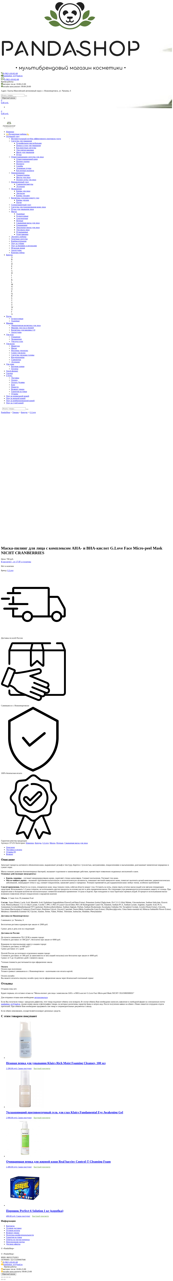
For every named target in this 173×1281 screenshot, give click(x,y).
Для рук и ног (17, 341)
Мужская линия (18, 248)
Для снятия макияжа (25, 150)
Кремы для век (22, 200)
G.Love (10, 570)
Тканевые (20, 214)
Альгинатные (22, 218)
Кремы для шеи (23, 196)
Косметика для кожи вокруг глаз (25, 198)
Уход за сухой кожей (15, 403)
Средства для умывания (21, 141)
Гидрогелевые (22, 216)
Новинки (10, 132)
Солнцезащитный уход (21, 205)
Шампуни (15, 346)
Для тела (10, 334)
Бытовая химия (17, 366)
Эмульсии (20, 193)
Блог (13, 385)
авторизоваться (40, 997)
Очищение (15, 337)
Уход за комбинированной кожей (20, 401)
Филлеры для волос (19, 350)
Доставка (15, 378)
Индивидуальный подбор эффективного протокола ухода (36, 139)
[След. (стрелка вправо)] (5, 1279)
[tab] (89, 847)
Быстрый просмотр (42, 1068)
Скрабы (19, 166)
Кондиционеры (17, 357)
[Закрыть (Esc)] (2, 1277)
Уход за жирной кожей (15, 398)
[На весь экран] (7, 1277)
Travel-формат (12, 371)
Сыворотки (16, 360)
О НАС (9, 375)
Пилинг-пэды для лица (26, 180)
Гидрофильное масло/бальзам (29, 143)
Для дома (10, 364)
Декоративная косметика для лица (26, 325)
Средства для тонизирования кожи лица (28, 207)
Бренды (9, 255)
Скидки (9, 373)
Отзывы (14, 394)
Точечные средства (19, 239)
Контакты (10, 1226)
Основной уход (12, 136)
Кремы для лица (23, 191)
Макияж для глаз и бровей (22, 328)
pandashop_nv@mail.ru (13, 76)
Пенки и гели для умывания (28, 145)
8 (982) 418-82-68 (10, 73)
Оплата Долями (18, 382)
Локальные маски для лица (28, 227)
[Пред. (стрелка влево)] (2, 1279)
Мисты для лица (23, 177)
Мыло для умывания (25, 152)
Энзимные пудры (23, 168)
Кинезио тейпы (18, 252)
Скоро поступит (25, 1068)
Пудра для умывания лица (22, 209)
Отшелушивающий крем (27, 159)
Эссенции (20, 186)
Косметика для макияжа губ (23, 330)
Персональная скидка (15, 1242)
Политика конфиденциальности (20, 1235)
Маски (14, 211)
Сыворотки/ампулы (24, 184)
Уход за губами (17, 243)
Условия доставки (14, 1228)
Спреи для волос (18, 353)
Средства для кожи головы (22, 355)
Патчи (19, 202)
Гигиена (14, 369)
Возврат (9, 854)
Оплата (14, 380)
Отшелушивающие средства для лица (27, 157)
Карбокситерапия (18, 241)
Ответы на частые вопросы (18, 1239)
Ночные (19, 221)
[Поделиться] (5, 1277)
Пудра (19, 155)
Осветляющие (22, 234)
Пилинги (20, 164)
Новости (15, 387)
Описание (10, 847)
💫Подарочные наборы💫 (17, 134)
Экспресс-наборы (18, 237)
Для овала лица (23, 230)
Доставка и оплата (14, 850)
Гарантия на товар (19, 391)
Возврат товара (17, 389)
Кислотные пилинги (25, 170)
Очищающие (21, 225)
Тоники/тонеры (23, 175)
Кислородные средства (26, 148)
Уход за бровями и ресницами (24, 246)
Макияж (9, 323)
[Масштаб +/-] (10, 1277)
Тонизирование (18, 173)
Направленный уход (20, 182)
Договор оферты (13, 1244)
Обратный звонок (8, 98)
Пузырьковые (22, 232)
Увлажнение (16, 189)
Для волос (10, 344)
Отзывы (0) (11, 852)
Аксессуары (16, 250)
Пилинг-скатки (23, 161)
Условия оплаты (13, 1230)
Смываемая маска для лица (28, 223)
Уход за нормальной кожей (17, 396)
